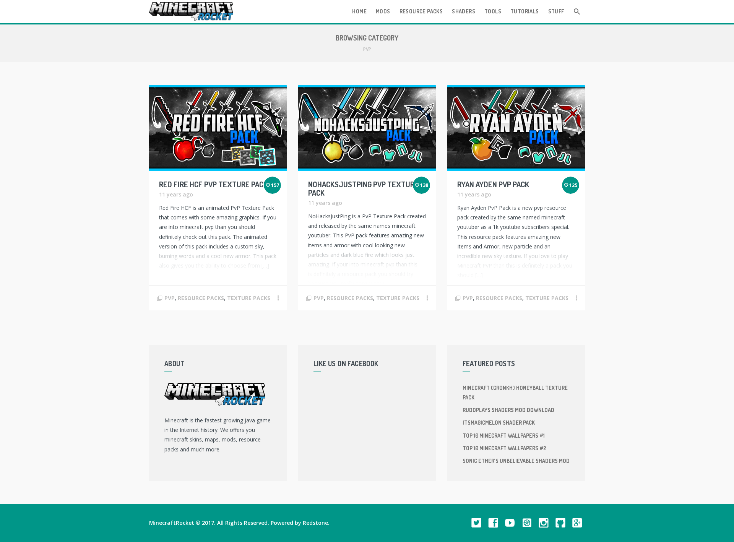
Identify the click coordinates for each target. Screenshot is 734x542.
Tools (492, 11)
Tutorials (524, 11)
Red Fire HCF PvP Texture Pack (213, 184)
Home (359, 11)
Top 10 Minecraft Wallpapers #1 (504, 435)
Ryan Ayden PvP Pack (493, 184)
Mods (383, 11)
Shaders (463, 11)
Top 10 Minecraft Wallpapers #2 (504, 448)
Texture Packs (248, 298)
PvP (169, 298)
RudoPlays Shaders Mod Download (508, 410)
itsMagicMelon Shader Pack (499, 422)
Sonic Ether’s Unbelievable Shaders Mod (516, 461)
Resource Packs (421, 11)
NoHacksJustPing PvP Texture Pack (363, 188)
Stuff (556, 11)
